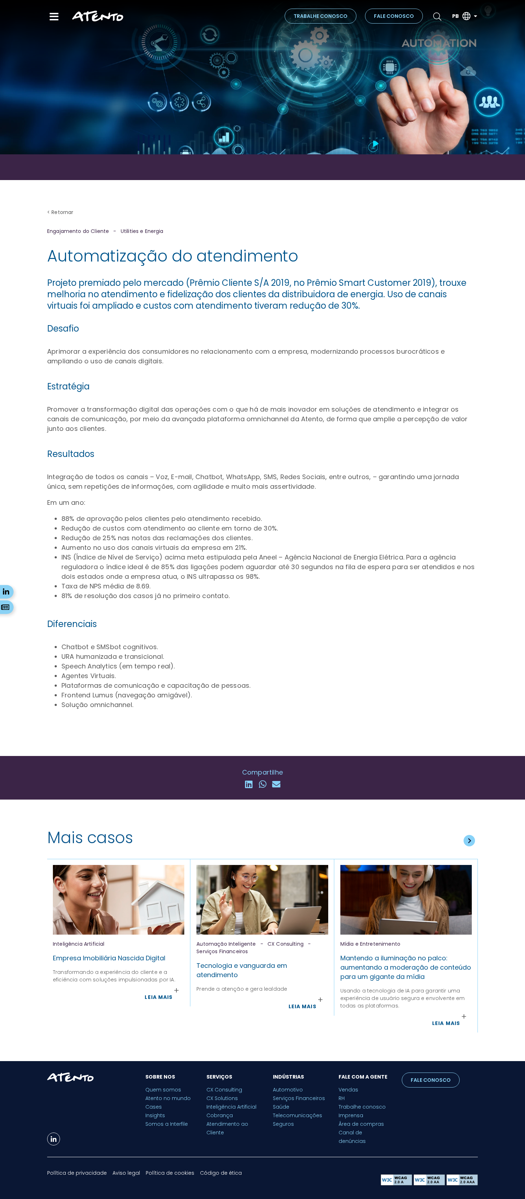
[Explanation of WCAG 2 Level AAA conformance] (462, 1183)
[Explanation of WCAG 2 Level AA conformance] (430, 1183)
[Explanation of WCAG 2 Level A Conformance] (397, 1183)
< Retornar (60, 212)
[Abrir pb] (475, 16)
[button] (249, 784)
